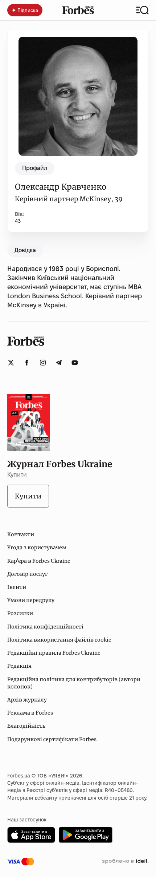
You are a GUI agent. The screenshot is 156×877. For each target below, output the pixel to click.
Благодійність (26, 726)
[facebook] (27, 363)
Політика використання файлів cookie (59, 639)
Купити (28, 496)
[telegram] (59, 363)
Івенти (16, 587)
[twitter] (11, 363)
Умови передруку (30, 600)
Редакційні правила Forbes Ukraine (53, 653)
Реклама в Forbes (30, 713)
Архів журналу (27, 699)
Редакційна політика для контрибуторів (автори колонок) (73, 683)
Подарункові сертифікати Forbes (52, 739)
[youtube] (75, 363)
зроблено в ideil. (125, 861)
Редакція (19, 666)
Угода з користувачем (36, 547)
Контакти (20, 534)
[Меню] (142, 10)
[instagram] (43, 363)
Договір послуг (27, 574)
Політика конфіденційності (45, 626)
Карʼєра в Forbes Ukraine (38, 561)
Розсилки (20, 613)
